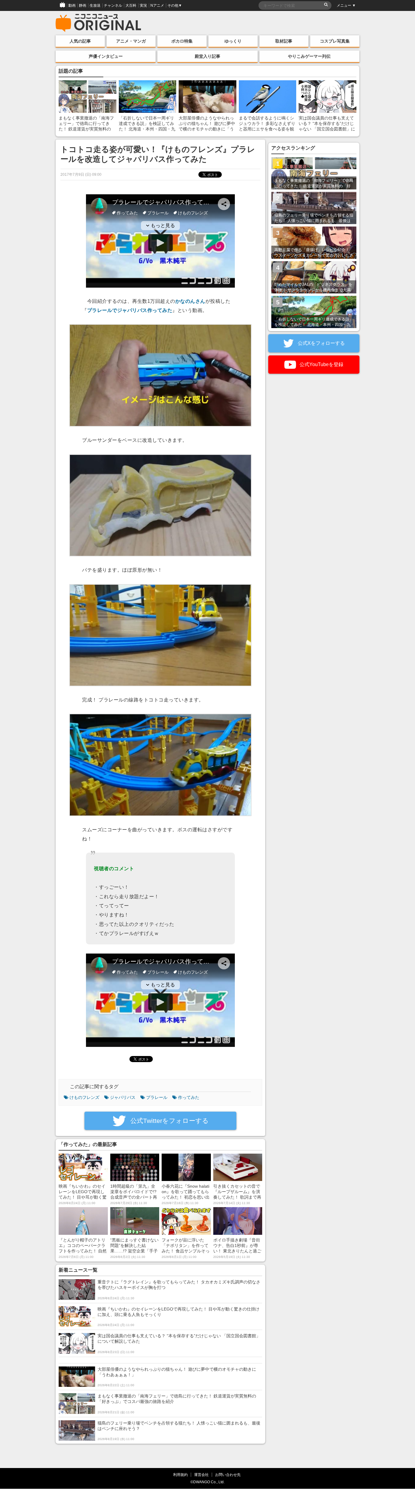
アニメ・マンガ (131, 41)
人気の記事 (80, 41)
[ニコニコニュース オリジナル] (98, 23)
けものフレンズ (84, 1097)
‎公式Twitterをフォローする (169, 1120)
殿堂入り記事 (207, 56)
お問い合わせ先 (228, 1475)
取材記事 (283, 41)
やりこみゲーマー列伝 (309, 56)
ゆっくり (233, 41)
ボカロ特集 (182, 41)
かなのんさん (190, 301)
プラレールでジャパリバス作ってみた (130, 310)
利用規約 (180, 1475)
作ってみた (188, 1097)
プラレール (156, 1097)
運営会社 (201, 1475)
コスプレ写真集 (335, 41)
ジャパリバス (122, 1097)
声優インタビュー (106, 56)
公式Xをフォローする (321, 343)
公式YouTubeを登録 (320, 364)
